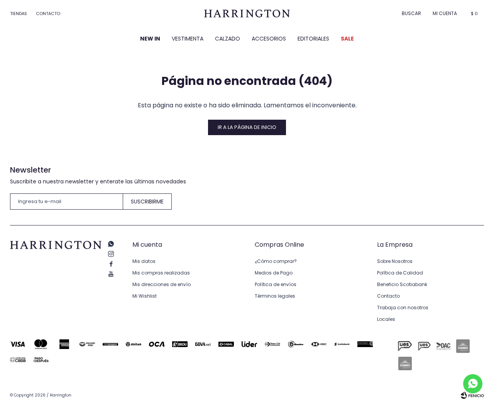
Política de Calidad (400, 272)
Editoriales (313, 38)
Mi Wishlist (144, 296)
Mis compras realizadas (161, 272)
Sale (347, 38)
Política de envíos (275, 284)
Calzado (227, 38)
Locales (386, 319)
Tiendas (18, 13)
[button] (411, 13)
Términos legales (275, 296)
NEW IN (150, 38)
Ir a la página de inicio (247, 127)
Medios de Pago (274, 272)
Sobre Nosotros (395, 261)
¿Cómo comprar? (276, 261)
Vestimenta (187, 38)
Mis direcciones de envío (161, 284)
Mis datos (144, 261)
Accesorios (269, 38)
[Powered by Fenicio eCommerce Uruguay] (472, 395)
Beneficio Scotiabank (402, 284)
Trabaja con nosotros (402, 307)
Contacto (48, 13)
